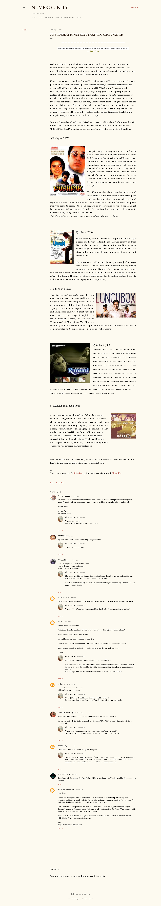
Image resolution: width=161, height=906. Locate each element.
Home (35, 18)
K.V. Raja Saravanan (66, 789)
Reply (60, 531)
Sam (60, 621)
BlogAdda (116, 473)
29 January (81, 605)
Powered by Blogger (82, 894)
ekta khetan (70, 517)
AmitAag (62, 536)
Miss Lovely (79, 473)
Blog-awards (46, 18)
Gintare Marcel (87, 899)
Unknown (62, 684)
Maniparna (62, 597)
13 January (75, 496)
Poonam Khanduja (66, 713)
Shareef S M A (64, 774)
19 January (72, 598)
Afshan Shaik (63, 560)
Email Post (60, 483)
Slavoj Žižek (94, 51)
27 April (74, 774)
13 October (79, 789)
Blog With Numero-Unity (68, 18)
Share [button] (25, 30)
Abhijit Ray (62, 746)
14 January (81, 517)
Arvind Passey (64, 496)
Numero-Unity (50, 7)
